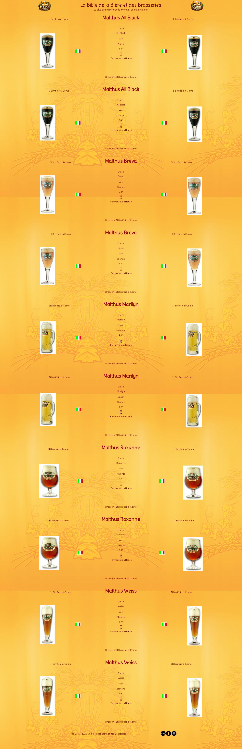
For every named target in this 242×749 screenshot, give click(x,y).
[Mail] (174, 735)
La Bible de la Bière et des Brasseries (120, 5)
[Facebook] (168, 735)
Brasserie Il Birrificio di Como (121, 76)
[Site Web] (163, 735)
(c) (72, 733)
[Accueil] (44, 10)
